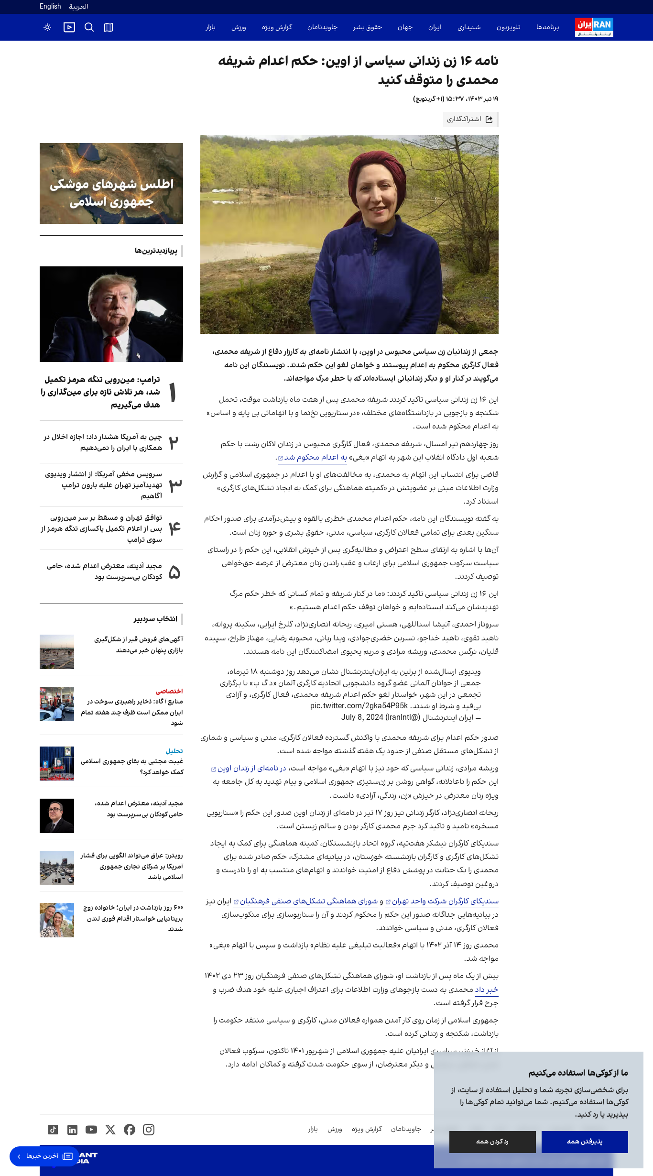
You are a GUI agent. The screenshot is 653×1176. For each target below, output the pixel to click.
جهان (405, 27)
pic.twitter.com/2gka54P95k (359, 706)
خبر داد (487, 990)
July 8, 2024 (362, 718)
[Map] (108, 27)
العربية (78, 7)
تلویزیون (509, 27)
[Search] (89, 27)
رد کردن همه (493, 1142)
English (50, 7)
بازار (211, 27)
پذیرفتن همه (585, 1142)
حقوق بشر (367, 27)
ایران (435, 27)
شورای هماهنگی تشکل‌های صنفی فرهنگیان (309, 901)
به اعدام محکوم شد (315, 457)
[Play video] (69, 27)
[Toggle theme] (47, 27)
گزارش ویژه (277, 27)
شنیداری (469, 27)
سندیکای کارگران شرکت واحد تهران (445, 901)
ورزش (238, 27)
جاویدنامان (322, 27)
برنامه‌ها (547, 27)
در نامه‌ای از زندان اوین (252, 768)
